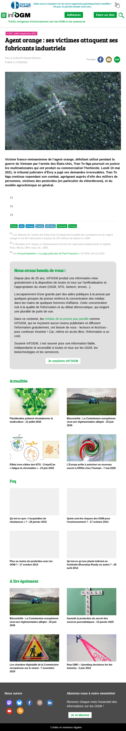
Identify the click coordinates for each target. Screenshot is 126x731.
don (105, 15)
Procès (72, 226)
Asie (22, 226)
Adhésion (74, 15)
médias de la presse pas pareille (67, 318)
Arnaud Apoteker (27, 253)
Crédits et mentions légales (66, 727)
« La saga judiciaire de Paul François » (58, 253)
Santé (14, 226)
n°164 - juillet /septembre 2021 (21, 33)
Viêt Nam (50, 226)
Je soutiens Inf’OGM (63, 361)
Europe (29, 226)
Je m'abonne (80, 715)
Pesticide (62, 226)
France (39, 226)
